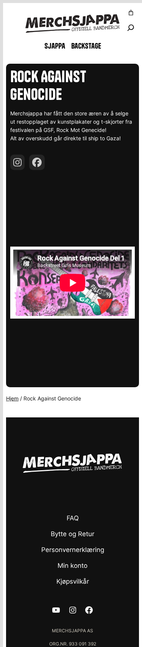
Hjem (12, 398)
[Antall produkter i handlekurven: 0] (131, 13)
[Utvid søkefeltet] (131, 28)
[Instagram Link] (17, 162)
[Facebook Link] (37, 162)
